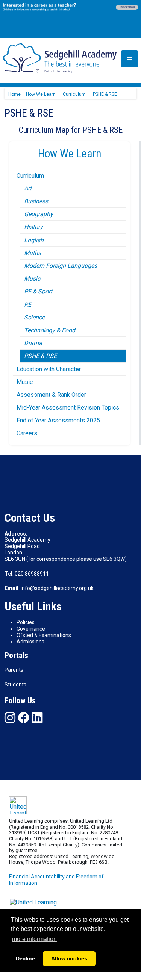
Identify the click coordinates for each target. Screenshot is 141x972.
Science (34, 317)
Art (28, 188)
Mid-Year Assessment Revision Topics (68, 407)
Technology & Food (49, 330)
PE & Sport (38, 291)
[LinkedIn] (37, 717)
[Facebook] (23, 717)
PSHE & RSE (40, 355)
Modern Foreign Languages (60, 265)
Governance (31, 629)
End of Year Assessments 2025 (58, 420)
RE (27, 304)
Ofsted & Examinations (44, 635)
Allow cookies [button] (69, 958)
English (34, 240)
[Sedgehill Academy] (60, 57)
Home (14, 94)
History (33, 226)
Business (36, 201)
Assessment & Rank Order (51, 394)
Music (32, 278)
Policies (26, 622)
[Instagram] (10, 717)
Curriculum (30, 175)
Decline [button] (25, 958)
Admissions (30, 642)
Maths (32, 252)
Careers (27, 433)
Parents (14, 670)
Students (15, 685)
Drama (33, 343)
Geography (38, 214)
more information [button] (34, 939)
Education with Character (49, 369)
